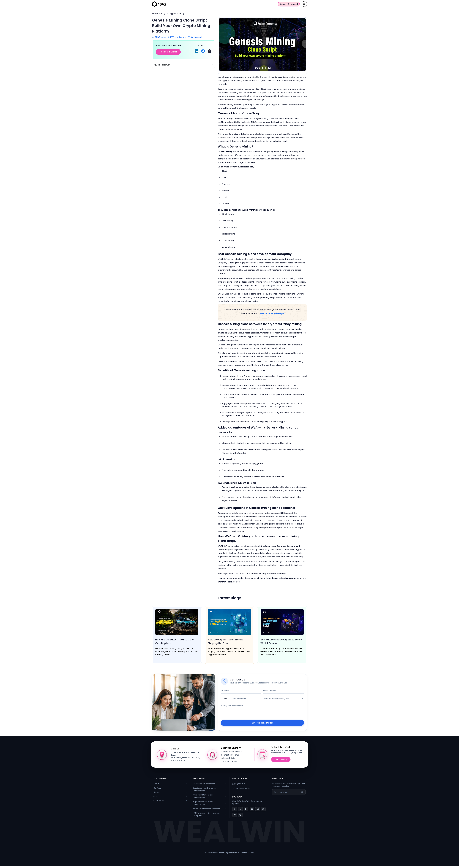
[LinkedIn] (246, 809)
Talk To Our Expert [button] (168, 51)
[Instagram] (257, 809)
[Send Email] (302, 792)
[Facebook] (234, 809)
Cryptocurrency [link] (176, 13)
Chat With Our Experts (231, 751)
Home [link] (155, 13)
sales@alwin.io (228, 758)
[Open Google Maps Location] (162, 754)
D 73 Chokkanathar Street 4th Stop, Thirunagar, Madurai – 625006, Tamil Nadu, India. (185, 756)
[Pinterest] (263, 809)
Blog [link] (163, 13)
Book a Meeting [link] (280, 759)
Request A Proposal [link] (289, 4)
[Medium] (234, 815)
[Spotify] (240, 815)
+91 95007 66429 (229, 761)
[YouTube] (252, 809)
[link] (159, 4)
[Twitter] (240, 809)
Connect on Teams (230, 755)
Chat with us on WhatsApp (271, 313)
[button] (209, 51)
